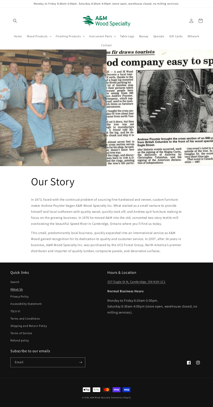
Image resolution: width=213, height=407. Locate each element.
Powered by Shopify (121, 397)
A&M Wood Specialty (100, 397)
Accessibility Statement (26, 304)
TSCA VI (15, 311)
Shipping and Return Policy (28, 326)
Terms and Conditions (25, 318)
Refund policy (19, 340)
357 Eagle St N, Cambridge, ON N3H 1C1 (136, 282)
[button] (15, 20)
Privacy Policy (19, 296)
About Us (16, 289)
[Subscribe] (80, 362)
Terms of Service (21, 333)
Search (15, 282)
